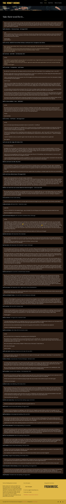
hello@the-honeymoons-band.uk (31, 494)
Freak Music (24, 501)
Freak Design (35, 501)
